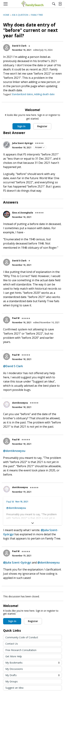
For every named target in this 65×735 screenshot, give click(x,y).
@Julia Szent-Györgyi (17, 562)
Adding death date (44, 94)
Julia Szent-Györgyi (22, 143)
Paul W (16, 318)
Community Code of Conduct (21, 637)
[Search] (54, 4)
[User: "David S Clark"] (6, 47)
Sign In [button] (21, 126)
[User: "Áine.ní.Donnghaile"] (6, 214)
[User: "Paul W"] (6, 319)
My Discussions (14, 669)
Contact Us (11, 643)
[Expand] (32, 523)
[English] (32, 4)
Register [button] (42, 126)
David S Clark (19, 45)
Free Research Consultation (20, 650)
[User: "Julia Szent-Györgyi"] (6, 144)
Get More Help (13, 656)
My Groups (11, 681)
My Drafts (32, 675)
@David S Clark (13, 366)
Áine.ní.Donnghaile (22, 212)
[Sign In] (60, 4)
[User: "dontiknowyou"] (6, 404)
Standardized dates (22, 94)
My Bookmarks (32, 662)
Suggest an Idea (14, 687)
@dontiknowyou (14, 451)
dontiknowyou (20, 402)
